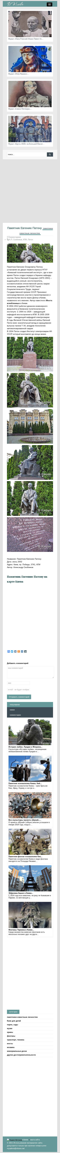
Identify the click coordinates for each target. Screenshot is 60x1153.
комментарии (15, 715)
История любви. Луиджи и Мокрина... (25, 747)
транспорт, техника (15, 1040)
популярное (15, 705)
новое (12, 710)
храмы (10, 1032)
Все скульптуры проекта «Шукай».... (25, 820)
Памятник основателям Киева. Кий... (25, 783)
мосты (10, 1043)
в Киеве (25, 1140)
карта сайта (35, 1140)
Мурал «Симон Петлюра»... (20, 109)
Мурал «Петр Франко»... (18, 74)
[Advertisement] (30, 191)
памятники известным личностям (22, 1017)
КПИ (25, 240)
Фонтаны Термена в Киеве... (21, 930)
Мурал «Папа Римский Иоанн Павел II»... (25, 39)
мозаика (10, 1047)
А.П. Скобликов (15, 240)
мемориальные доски (17, 1051)
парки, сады (12, 1025)
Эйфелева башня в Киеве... (21, 893)
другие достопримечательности (21, 1055)
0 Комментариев (14, 237)
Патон (30, 240)
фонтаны (11, 1036)
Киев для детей (14, 1021)
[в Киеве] (15, 4)
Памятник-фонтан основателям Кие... (25, 857)
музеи (9, 1028)
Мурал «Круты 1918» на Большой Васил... (26, 144)
